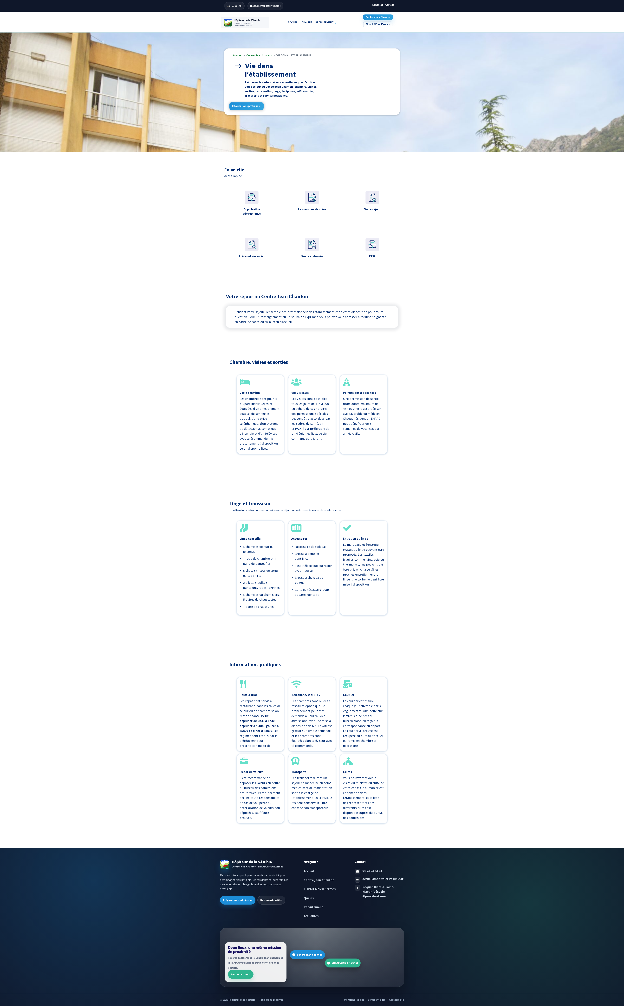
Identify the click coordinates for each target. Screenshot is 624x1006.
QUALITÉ (307, 22)
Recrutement (313, 907)
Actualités (377, 5)
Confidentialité (376, 999)
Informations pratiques (246, 106)
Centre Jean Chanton (377, 17)
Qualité (309, 898)
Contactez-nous (241, 974)
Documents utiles (271, 900)
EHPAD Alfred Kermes (320, 889)
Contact (389, 5)
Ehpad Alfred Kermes (378, 24)
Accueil (293, 22)
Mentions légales (354, 999)
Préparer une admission (238, 900)
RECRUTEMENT (324, 22)
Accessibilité (396, 999)
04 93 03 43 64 (235, 6)
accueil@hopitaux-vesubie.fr (266, 6)
